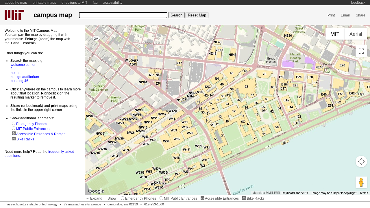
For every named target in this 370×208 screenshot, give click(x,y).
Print (331, 15)
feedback (358, 3)
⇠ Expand (94, 198)
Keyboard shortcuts (295, 193)
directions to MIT (74, 3)
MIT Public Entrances (180, 198)
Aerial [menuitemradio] (355, 34)
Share (360, 15)
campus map (53, 14)
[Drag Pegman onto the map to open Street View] (361, 182)
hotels (15, 73)
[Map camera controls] (361, 161)
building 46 (19, 81)
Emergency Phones (140, 198)
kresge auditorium (25, 77)
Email (345, 15)
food (14, 69)
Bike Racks (255, 198)
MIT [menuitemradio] (335, 34)
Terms (364, 193)
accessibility (112, 3)
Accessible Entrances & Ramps (40, 134)
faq (95, 3)
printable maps (44, 3)
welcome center (23, 65)
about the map (16, 3)
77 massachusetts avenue (82, 204)
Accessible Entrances (221, 198)
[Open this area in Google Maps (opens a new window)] (96, 191)
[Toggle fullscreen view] (361, 51)
